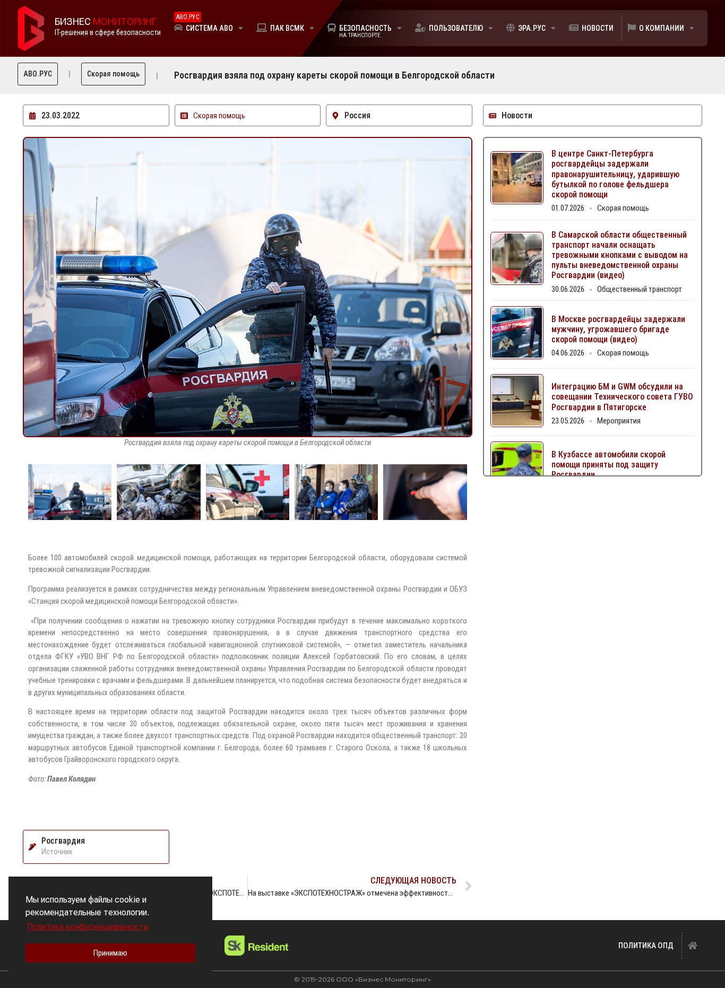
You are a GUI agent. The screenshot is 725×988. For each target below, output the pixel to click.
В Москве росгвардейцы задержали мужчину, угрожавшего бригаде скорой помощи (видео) (618, 329)
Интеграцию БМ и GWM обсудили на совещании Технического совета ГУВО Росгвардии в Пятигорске (622, 397)
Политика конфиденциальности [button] (87, 927)
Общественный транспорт (639, 289)
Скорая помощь (113, 74)
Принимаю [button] (110, 953)
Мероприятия (619, 421)
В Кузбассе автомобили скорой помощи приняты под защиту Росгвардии (608, 464)
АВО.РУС (37, 74)
